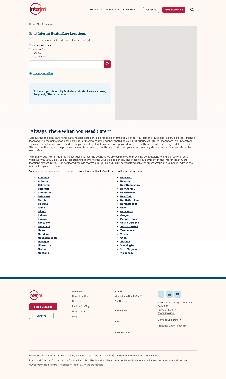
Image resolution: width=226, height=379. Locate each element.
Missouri (43, 249)
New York (126, 196)
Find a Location (43, 306)
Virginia (125, 241)
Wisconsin (126, 252)
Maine (41, 230)
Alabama (43, 177)
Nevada (125, 181)
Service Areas (123, 332)
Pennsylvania (128, 219)
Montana (43, 252)
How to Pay (78, 311)
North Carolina (129, 200)
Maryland (43, 234)
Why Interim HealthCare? (128, 296)
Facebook (161, 294)
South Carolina (129, 222)
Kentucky (44, 222)
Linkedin (169, 294)
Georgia (43, 203)
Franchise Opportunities (171, 325)
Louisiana (44, 226)
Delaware (44, 196)
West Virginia (128, 249)
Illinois (42, 211)
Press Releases (36, 355)
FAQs (75, 316)
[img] (38, 9)
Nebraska (126, 177)
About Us (120, 291)
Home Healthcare (41, 45)
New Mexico (127, 192)
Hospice (36, 52)
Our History (121, 301)
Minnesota (44, 245)
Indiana (42, 215)
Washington (127, 245)
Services (77, 291)
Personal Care (39, 49)
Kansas (42, 219)
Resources (121, 310)
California (44, 184)
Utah (123, 237)
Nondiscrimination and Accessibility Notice (136, 355)
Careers (41, 315)
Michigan (43, 241)
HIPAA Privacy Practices (73, 355)
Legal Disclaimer (95, 355)
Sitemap (109, 355)
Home (32, 24)
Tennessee (127, 230)
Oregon (124, 215)
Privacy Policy (52, 355)
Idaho (41, 207)
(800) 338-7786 (166, 313)
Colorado (43, 188)
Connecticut (46, 192)
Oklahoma (126, 211)
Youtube (177, 294)
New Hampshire (130, 184)
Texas (124, 234)
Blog (117, 321)
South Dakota (129, 226)
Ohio (123, 207)
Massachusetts (48, 237)
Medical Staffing (40, 56)
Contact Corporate (168, 319)
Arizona (43, 181)
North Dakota (128, 203)
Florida (42, 200)
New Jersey (127, 188)
